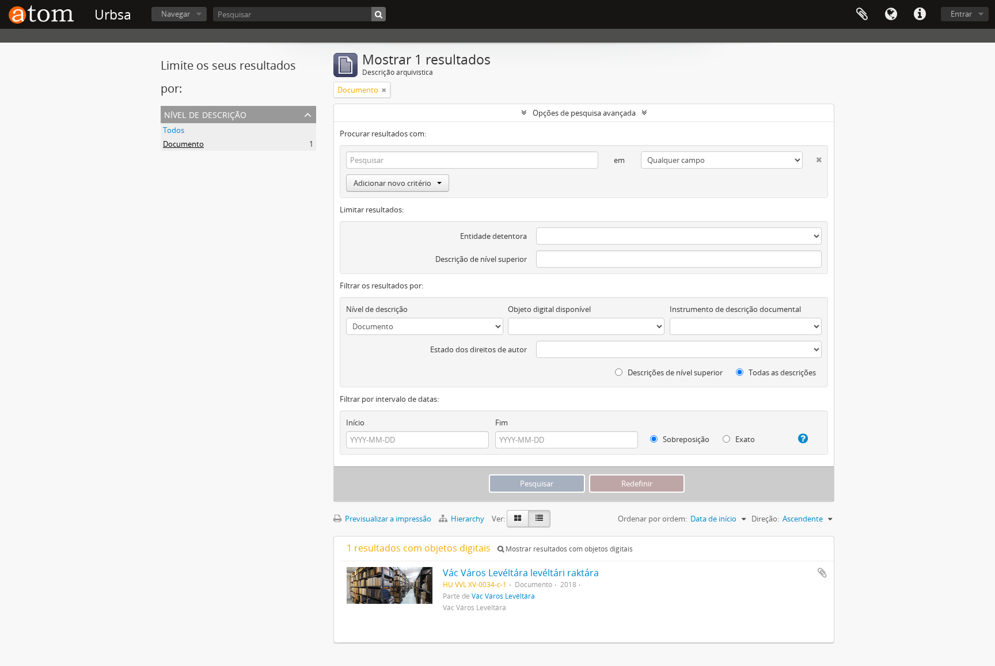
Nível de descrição (205, 113)
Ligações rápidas (919, 14)
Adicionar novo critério (392, 183)
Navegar (175, 14)
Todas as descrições (781, 372)
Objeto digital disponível (549, 309)
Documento (183, 144)
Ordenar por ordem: (652, 518)
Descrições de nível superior (674, 372)
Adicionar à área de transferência (822, 573)
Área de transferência (862, 14)
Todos (173, 130)
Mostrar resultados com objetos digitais (568, 549)
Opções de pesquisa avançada (584, 113)
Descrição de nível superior (481, 259)
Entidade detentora (493, 236)
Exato (744, 439)
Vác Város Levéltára (503, 595)
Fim (501, 422)
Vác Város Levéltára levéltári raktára (521, 572)
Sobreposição (685, 439)
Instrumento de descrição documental (735, 309)
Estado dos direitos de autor (478, 349)
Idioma (890, 14)
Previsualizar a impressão (387, 518)
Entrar (961, 14)
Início (355, 422)
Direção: (765, 518)
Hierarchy (467, 518)
